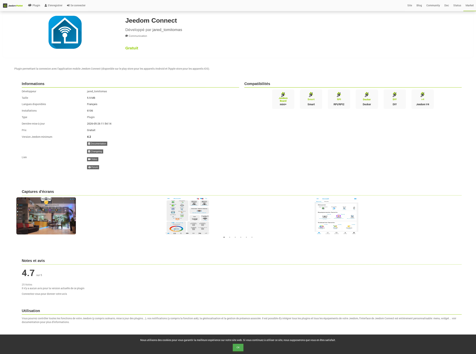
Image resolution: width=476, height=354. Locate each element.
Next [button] (464, 216)
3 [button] (235, 237)
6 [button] (252, 237)
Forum (94, 167)
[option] (89, 215)
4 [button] (241, 237)
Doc (446, 5)
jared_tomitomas (167, 29)
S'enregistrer (55, 5)
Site (409, 5)
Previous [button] (12, 216)
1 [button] (224, 237)
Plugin (36, 5)
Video (94, 159)
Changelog (96, 151)
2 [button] (229, 237)
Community (433, 5)
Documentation (98, 143)
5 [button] (246, 237)
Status (457, 5)
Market (470, 5)
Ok (238, 347)
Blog (419, 5)
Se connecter (78, 5)
